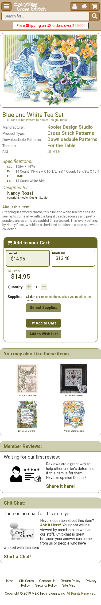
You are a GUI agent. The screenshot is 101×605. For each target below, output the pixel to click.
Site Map (68, 585)
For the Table (61, 145)
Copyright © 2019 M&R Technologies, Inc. (35, 593)
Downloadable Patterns (72, 139)
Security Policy (46, 585)
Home (9, 581)
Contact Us (47, 581)
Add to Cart (43, 323)
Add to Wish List (43, 334)
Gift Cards (26, 581)
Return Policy (70, 581)
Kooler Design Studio (70, 127)
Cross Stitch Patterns (70, 133)
